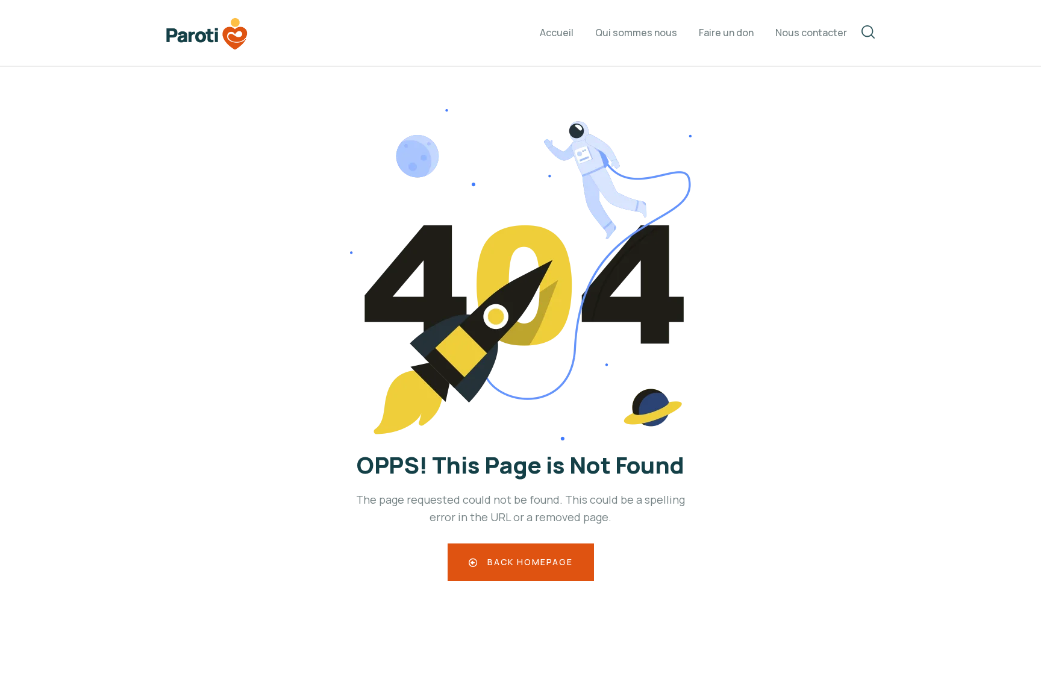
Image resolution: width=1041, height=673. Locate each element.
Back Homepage (528, 562)
